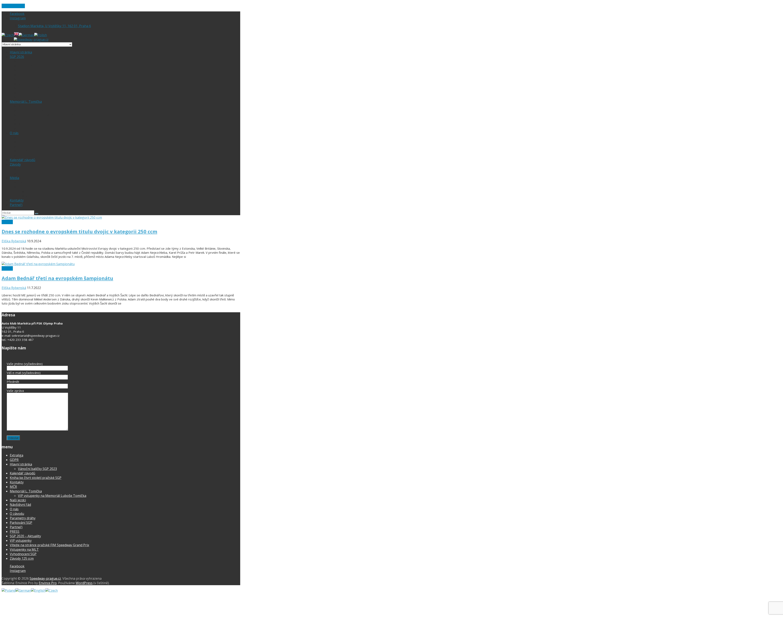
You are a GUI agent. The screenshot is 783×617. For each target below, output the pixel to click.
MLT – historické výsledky (39, 124)
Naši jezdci (27, 146)
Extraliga (25, 169)
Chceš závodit (29, 151)
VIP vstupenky (29, 79)
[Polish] (40, 35)
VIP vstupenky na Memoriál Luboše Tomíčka (54, 115)
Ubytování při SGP (32, 88)
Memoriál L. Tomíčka (26, 101)
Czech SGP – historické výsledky (44, 92)
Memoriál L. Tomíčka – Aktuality (44, 106)
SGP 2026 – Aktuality (34, 65)
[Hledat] (36, 213)
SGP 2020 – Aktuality (25, 536)
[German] (26, 35)
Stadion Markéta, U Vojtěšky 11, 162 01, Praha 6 (54, 26)
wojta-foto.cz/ (38, 196)
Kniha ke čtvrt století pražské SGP (35, 477)
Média (14, 178)
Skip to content (13, 6)
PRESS (22, 182)
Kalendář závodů (22, 160)
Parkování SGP (30, 74)
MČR (13, 486)
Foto (21, 187)
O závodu (25, 128)
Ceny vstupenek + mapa (37, 70)
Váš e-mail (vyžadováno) (24, 373)
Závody (15, 164)
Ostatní (7, 222)
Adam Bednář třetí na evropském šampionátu (57, 278)
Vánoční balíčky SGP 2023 (37, 468)
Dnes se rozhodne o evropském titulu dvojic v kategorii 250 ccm (79, 231)
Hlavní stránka (21, 52)
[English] (16, 35)
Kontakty (17, 200)
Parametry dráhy (32, 142)
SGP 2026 (17, 56)
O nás (14, 133)
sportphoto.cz (37, 191)
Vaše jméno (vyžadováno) (25, 364)
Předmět (13, 382)
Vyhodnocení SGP (32, 97)
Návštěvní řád (20, 504)
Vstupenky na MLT (33, 110)
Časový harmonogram (36, 83)
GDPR (22, 155)
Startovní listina (31, 119)
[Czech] (8, 35)
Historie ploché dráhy (35, 137)
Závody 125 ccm (22, 558)
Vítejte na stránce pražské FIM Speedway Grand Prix (60, 61)
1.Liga (23, 173)
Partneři (16, 205)
